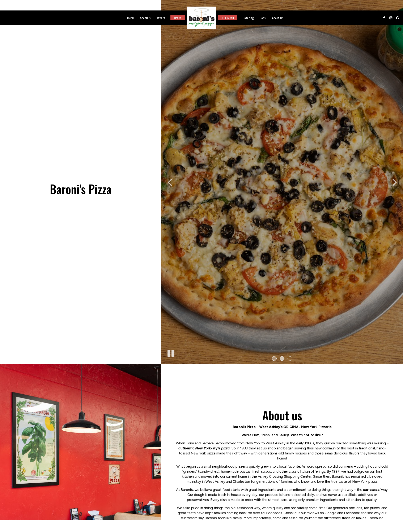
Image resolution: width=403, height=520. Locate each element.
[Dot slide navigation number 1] (274, 358)
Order (177, 17)
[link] (201, 18)
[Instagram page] (390, 17)
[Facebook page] (384, 17)
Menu (130, 18)
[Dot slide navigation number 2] (282, 358)
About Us (278, 18)
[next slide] (394, 182)
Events (161, 18)
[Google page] (397, 17)
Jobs (263, 18)
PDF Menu (228, 17)
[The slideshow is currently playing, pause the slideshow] (170, 352)
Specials (145, 18)
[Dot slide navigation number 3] (290, 358)
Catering (248, 18)
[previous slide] (169, 182)
